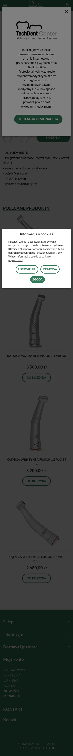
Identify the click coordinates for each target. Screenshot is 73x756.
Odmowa (50, 269)
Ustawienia (27, 269)
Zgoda (37, 279)
